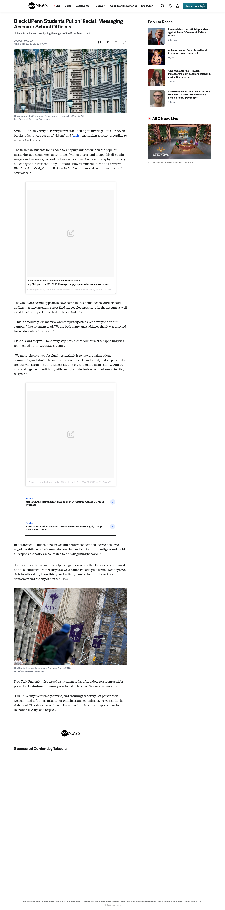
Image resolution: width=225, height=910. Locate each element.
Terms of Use (164, 901)
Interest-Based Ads (121, 901)
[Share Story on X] (108, 42)
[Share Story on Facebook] (99, 42)
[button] (22, 6)
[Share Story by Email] (116, 42)
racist (76, 135)
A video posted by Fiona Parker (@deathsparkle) (53, 482)
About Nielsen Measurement (144, 901)
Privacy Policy (48, 901)
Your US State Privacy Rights (69, 901)
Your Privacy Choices (180, 901)
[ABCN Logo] (38, 6)
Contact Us (196, 901)
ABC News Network (31, 901)
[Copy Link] (124, 42)
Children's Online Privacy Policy (97, 901)
